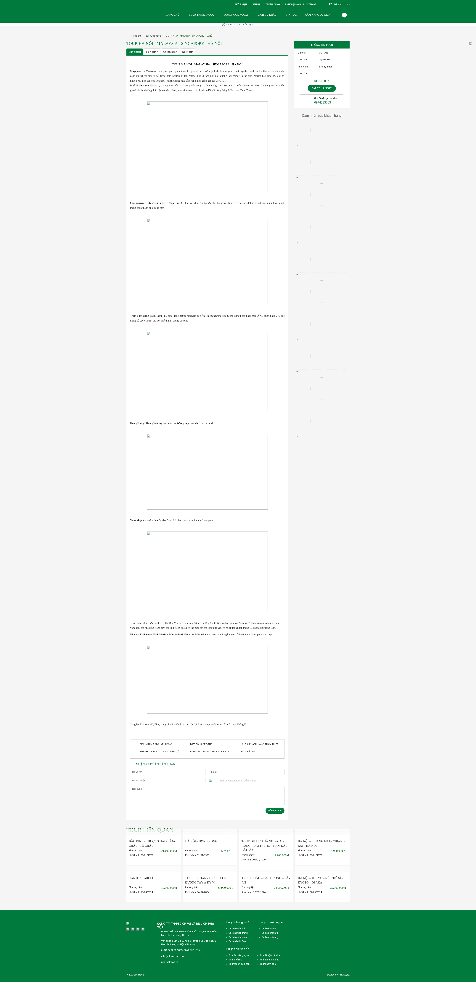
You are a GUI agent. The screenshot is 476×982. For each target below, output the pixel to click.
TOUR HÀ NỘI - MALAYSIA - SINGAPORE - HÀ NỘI (188, 36)
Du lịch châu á (269, 928)
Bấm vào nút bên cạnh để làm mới (238, 780)
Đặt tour (187, 52)
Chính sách (170, 52)
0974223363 (339, 4)
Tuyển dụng (272, 4)
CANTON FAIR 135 (141, 878)
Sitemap (311, 4)
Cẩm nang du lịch (317, 14)
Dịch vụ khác (267, 14)
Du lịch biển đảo (237, 941)
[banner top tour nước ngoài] (238, 24)
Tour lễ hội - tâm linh (270, 955)
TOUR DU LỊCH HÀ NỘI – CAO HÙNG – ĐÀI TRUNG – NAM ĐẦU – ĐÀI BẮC (266, 846)
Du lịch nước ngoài (271, 922)
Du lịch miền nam (238, 937)
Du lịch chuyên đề (237, 949)
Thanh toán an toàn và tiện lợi (159, 751)
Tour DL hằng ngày (239, 955)
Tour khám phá (268, 963)
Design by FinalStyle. (338, 974)
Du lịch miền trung (238, 932)
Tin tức (291, 14)
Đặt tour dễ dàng (201, 744)
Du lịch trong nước (238, 922)
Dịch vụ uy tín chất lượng (156, 744)
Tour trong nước (201, 14)
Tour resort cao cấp (239, 963)
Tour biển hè (235, 959)
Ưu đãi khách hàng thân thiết (260, 744)
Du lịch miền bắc (237, 928)
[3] (127, 929)
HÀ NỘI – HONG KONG (201, 841)
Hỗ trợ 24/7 (248, 751)
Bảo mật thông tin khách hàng (209, 751)
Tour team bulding (269, 959)
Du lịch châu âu (270, 932)
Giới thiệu (240, 4)
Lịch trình (152, 52)
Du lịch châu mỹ (270, 937)
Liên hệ (256, 4)
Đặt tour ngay (321, 88)
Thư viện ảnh (293, 4)
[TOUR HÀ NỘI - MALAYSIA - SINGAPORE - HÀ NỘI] (126, 47)
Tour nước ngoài (235, 14)
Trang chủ (171, 14)
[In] (280, 52)
